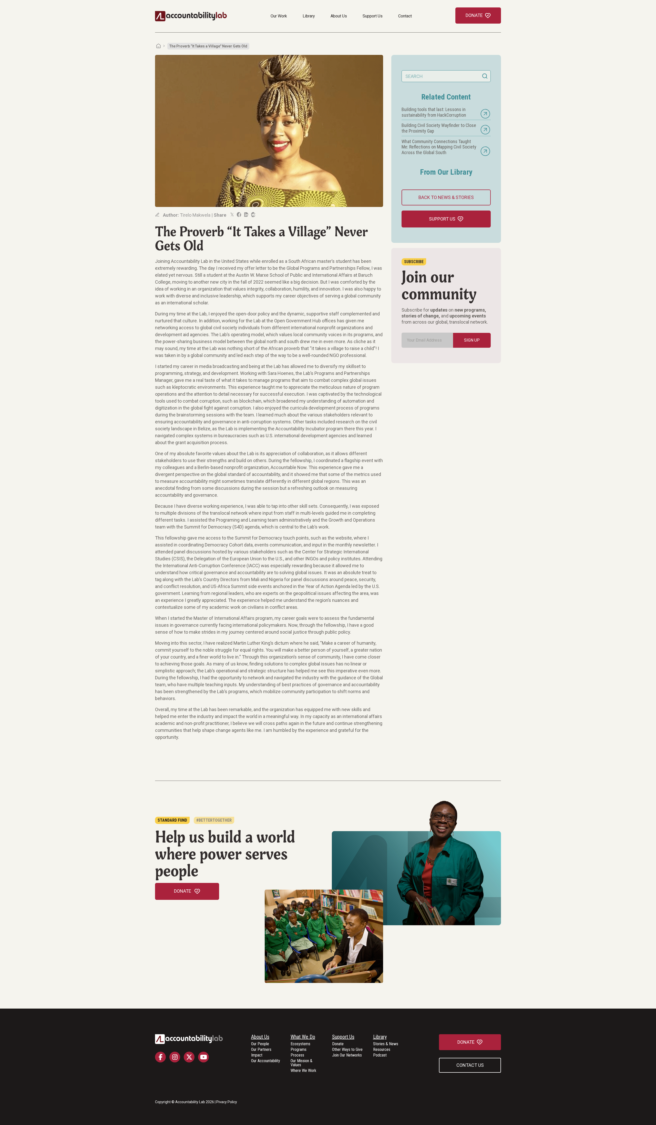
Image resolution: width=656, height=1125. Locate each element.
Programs (298, 1050)
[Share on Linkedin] (245, 214)
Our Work (279, 16)
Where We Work (303, 1071)
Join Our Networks (347, 1055)
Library (309, 16)
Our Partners (261, 1050)
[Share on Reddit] (252, 214)
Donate (338, 1044)
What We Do (303, 1037)
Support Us (373, 16)
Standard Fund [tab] (172, 820)
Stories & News (385, 1044)
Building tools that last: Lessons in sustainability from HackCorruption (434, 112)
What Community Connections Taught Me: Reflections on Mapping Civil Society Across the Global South (439, 147)
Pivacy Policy (226, 1102)
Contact (405, 16)
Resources (381, 1050)
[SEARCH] (484, 76)
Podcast (380, 1055)
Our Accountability (265, 1061)
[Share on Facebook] (238, 214)
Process (297, 1055)
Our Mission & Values (301, 1063)
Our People (260, 1044)
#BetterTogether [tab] (214, 820)
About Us (339, 16)
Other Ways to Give (347, 1050)
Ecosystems (300, 1044)
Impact (256, 1055)
